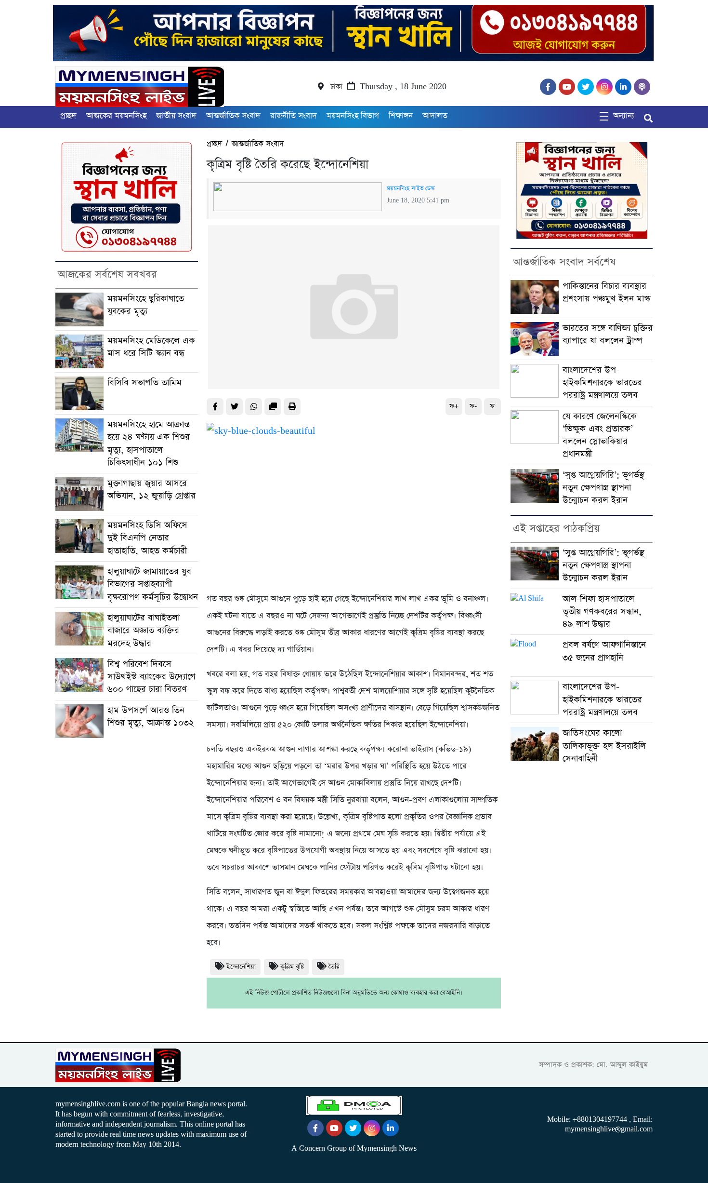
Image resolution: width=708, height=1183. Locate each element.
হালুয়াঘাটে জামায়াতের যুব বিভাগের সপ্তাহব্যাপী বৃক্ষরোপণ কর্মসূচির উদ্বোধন (152, 584)
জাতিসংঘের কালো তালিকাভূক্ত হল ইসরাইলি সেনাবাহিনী (604, 746)
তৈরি (334, 966)
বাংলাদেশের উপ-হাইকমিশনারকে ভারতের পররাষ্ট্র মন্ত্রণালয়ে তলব (602, 383)
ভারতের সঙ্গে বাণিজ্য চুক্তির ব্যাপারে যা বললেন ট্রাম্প (608, 334)
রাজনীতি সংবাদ (293, 115)
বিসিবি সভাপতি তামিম (144, 382)
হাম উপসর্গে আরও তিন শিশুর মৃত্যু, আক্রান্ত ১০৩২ (150, 716)
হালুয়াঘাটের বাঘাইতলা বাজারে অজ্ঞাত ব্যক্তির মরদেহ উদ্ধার (143, 630)
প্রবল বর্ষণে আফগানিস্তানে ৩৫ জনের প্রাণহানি (604, 651)
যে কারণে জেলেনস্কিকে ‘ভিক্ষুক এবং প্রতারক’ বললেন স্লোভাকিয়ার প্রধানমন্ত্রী (600, 435)
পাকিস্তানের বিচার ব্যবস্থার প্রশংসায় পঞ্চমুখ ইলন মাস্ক (606, 292)
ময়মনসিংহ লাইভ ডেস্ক (410, 188)
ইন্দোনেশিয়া (241, 966)
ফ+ (454, 406)
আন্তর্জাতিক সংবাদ (233, 115)
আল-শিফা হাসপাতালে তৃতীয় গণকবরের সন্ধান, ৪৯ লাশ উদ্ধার (602, 612)
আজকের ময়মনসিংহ (116, 115)
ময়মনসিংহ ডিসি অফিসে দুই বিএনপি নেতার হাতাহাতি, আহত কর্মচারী (147, 538)
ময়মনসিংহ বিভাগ (353, 115)
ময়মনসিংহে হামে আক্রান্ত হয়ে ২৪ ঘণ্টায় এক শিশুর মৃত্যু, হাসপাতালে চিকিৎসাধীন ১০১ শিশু (148, 443)
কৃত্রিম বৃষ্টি (292, 966)
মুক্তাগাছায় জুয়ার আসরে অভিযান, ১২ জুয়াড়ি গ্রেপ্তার (151, 489)
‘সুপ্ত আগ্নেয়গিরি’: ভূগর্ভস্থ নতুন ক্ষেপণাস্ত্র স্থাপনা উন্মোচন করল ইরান (603, 488)
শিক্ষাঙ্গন (401, 115)
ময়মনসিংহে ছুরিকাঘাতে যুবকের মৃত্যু (145, 305)
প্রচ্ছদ (68, 115)
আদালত (434, 115)
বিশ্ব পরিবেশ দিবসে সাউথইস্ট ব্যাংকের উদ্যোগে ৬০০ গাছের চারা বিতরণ (151, 677)
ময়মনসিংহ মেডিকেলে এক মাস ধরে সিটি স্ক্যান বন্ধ (151, 347)
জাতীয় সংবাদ (176, 115)
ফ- (473, 406)
